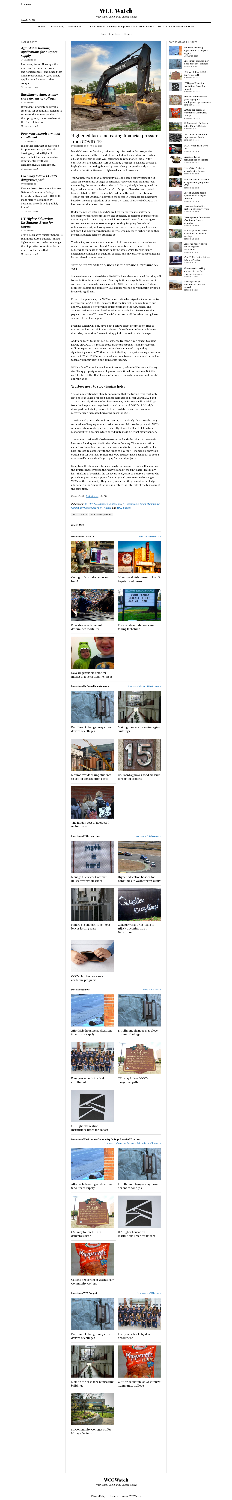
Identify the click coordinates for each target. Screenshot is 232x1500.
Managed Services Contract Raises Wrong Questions (89, 879)
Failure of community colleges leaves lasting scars (90, 926)
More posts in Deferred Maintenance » (144, 686)
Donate (128, 34)
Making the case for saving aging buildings (139, 729)
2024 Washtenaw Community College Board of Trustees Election (119, 26)
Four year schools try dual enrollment (40, 135)
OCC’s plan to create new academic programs (87, 978)
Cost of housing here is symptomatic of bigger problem (195, 195)
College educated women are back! (90, 579)
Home (41, 26)
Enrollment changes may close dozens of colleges (39, 96)
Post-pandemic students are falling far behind (136, 627)
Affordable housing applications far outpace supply (39, 52)
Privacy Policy (98, 1496)
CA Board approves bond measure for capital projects (139, 776)
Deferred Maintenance (109, 504)
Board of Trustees (110, 34)
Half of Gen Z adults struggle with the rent (194, 170)
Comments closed (30, 87)
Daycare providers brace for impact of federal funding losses (91, 674)
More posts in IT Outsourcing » (148, 836)
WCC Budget (124, 507)
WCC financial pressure (101, 514)
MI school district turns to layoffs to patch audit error (139, 579)
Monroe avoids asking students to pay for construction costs (91, 776)
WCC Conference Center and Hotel (176, 26)
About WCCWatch (131, 1496)
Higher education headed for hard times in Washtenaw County (139, 879)
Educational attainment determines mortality (86, 627)
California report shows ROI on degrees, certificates (195, 246)
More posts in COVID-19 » (150, 536)
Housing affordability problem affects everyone (196, 207)
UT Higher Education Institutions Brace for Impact (37, 222)
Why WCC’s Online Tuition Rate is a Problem (197, 258)
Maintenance (74, 26)
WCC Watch (116, 11)
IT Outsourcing (56, 26)
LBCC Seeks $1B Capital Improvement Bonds (196, 136)
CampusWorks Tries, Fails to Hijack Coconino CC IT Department (136, 928)
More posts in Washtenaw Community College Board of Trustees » (132, 1143)
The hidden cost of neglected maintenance (90, 824)
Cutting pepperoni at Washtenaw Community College (92, 1281)
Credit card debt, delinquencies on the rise (196, 158)
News (143, 504)
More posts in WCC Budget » (149, 1293)
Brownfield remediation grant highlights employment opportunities (197, 99)
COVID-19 (90, 504)
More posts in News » (152, 989)
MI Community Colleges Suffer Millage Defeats (91, 1431)
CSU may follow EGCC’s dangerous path (39, 178)
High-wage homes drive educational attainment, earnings (195, 233)
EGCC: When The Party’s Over (196, 147)
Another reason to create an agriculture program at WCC (196, 182)
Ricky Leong (92, 496)
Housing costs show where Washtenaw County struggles (197, 220)
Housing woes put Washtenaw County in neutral (194, 284)
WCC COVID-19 (79, 514)
